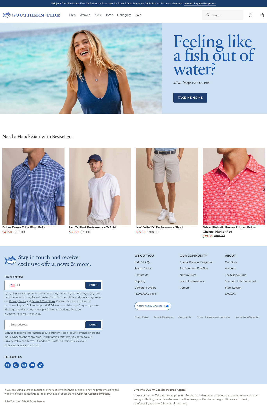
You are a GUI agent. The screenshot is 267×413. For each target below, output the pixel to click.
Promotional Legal (145, 294)
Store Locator (233, 288)
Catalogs (230, 294)
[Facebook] (7, 365)
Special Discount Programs (196, 262)
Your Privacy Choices (149, 306)
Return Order (142, 268)
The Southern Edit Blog (194, 268)
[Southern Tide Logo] (31, 15)
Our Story (231, 262)
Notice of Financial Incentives (22, 345)
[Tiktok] (40, 365)
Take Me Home (190, 98)
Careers (184, 288)
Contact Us (141, 275)
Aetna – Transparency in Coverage (213, 317)
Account (230, 268)
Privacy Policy (17, 301)
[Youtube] (32, 365)
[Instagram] (24, 365)
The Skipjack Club (235, 275)
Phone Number (13, 277)
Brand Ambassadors (192, 281)
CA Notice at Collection (247, 317)
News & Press (188, 275)
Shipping (139, 281)
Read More (180, 403)
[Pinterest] (16, 365)
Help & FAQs (142, 262)
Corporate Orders (145, 288)
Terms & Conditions (43, 301)
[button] (263, 189)
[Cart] (261, 15)
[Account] (251, 15)
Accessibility (184, 317)
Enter (93, 285)
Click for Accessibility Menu (93, 394)
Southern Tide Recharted (240, 281)
